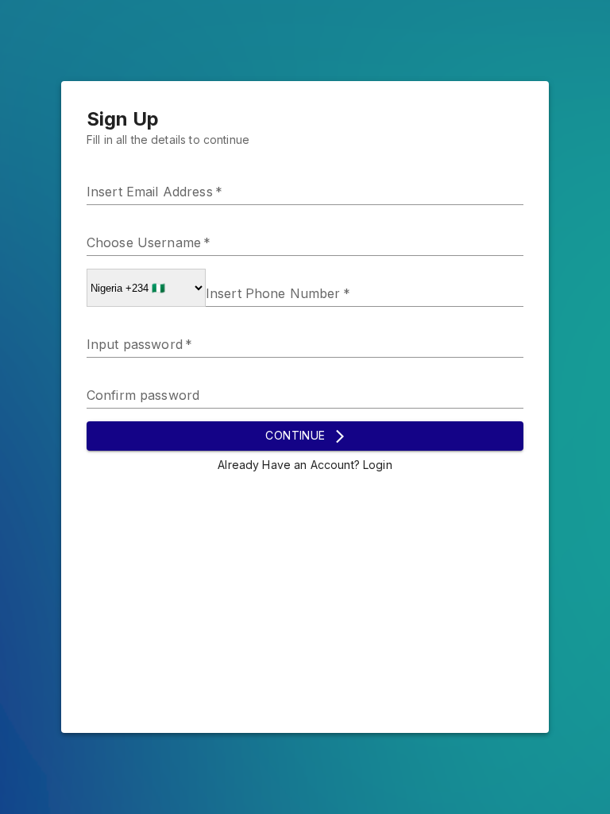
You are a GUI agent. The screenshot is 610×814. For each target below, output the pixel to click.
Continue (295, 435)
